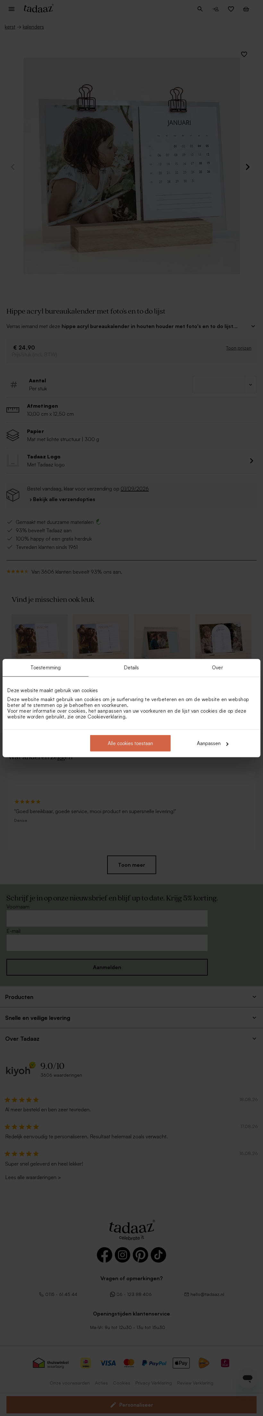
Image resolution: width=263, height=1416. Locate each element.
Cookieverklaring (106, 717)
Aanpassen (209, 743)
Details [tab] (131, 667)
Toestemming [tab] (45, 667)
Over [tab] (217, 667)
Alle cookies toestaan (130, 743)
